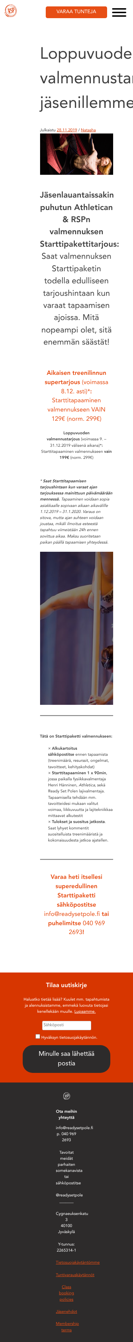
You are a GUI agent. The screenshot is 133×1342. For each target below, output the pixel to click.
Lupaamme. (85, 1012)
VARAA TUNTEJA (76, 12)
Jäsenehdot (66, 1312)
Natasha (88, 130)
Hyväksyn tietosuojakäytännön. (69, 1038)
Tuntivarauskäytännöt (75, 1275)
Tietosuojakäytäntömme (78, 1262)
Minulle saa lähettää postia (66, 1059)
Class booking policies (66, 1293)
